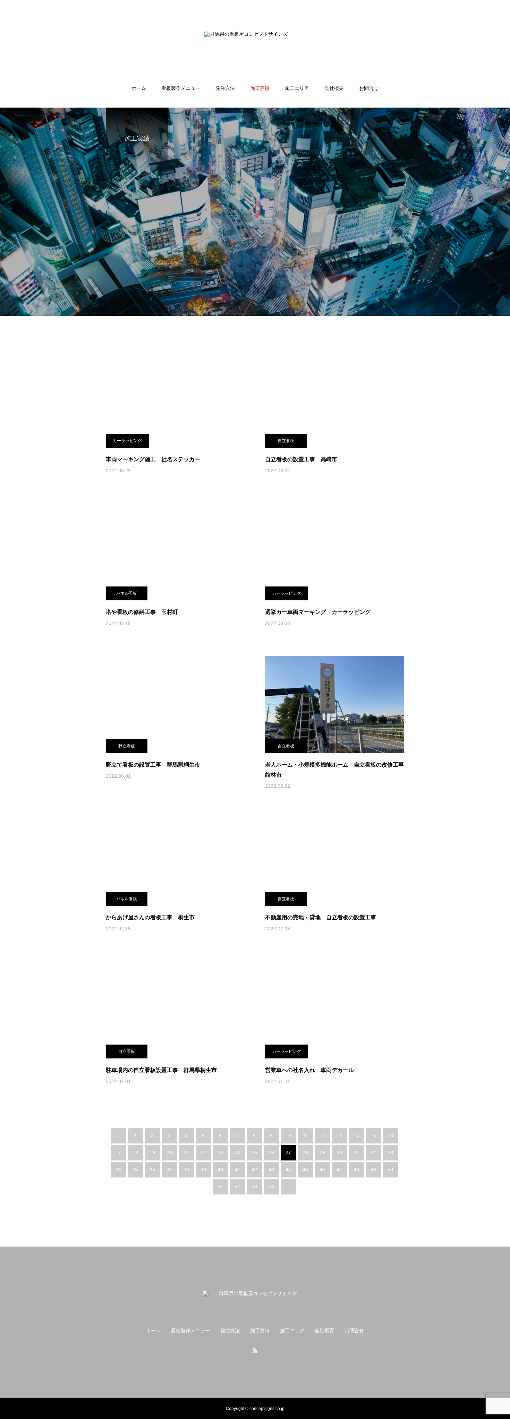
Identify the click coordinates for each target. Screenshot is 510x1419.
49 (373, 1169)
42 (254, 1169)
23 (220, 1152)
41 (237, 1169)
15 (373, 1135)
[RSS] (255, 1350)
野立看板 (126, 746)
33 (390, 1152)
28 (305, 1152)
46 (322, 1169)
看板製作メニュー (180, 88)
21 (186, 1152)
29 (322, 1152)
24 (237, 1152)
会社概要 (334, 88)
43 (271, 1169)
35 (135, 1169)
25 (254, 1152)
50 (390, 1169)
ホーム (138, 88)
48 (356, 1169)
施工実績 (260, 88)
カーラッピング (127, 440)
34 (118, 1169)
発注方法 (225, 88)
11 (305, 1135)
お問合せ (369, 88)
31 (356, 1152)
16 (390, 1135)
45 (305, 1169)
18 (135, 1152)
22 (203, 1152)
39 (203, 1169)
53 (254, 1186)
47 (339, 1169)
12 (322, 1135)
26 (271, 1152)
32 (373, 1152)
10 (288, 1135)
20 (169, 1152)
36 (152, 1169)
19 (152, 1152)
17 (118, 1152)
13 (339, 1135)
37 (169, 1169)
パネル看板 (126, 593)
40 (220, 1169)
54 (271, 1186)
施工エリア (297, 88)
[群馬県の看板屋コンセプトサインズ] (255, 43)
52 (237, 1186)
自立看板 (286, 440)
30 (339, 1152)
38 (186, 1169)
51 (220, 1186)
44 (288, 1169)
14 (356, 1135)
